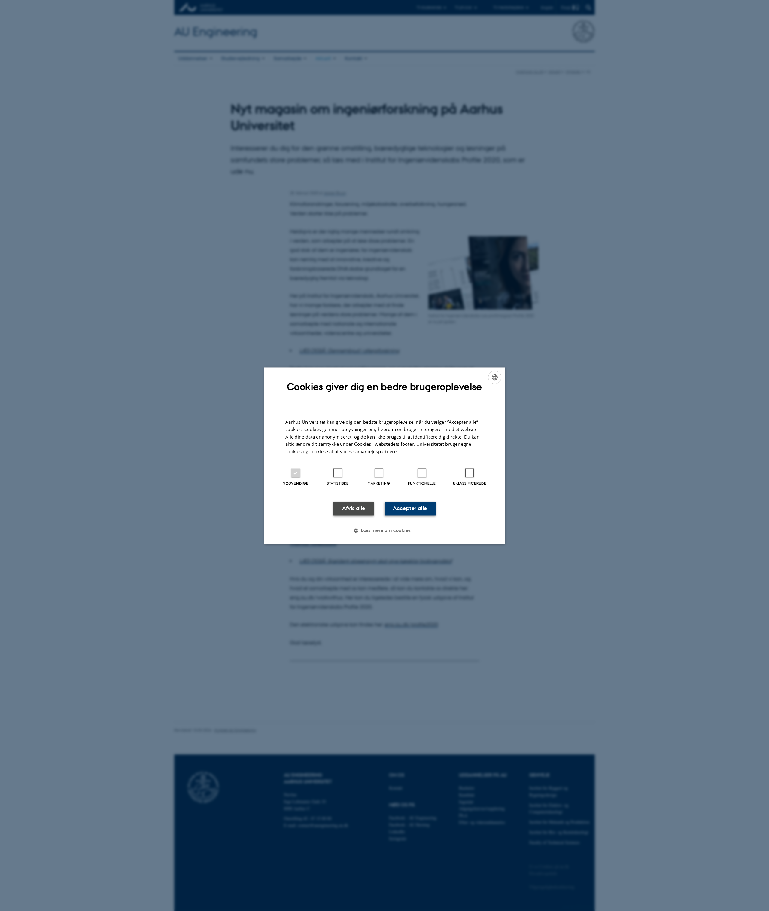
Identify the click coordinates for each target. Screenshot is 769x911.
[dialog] (384, 455)
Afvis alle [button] (353, 508)
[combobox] (495, 377)
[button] (384, 530)
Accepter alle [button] (410, 508)
